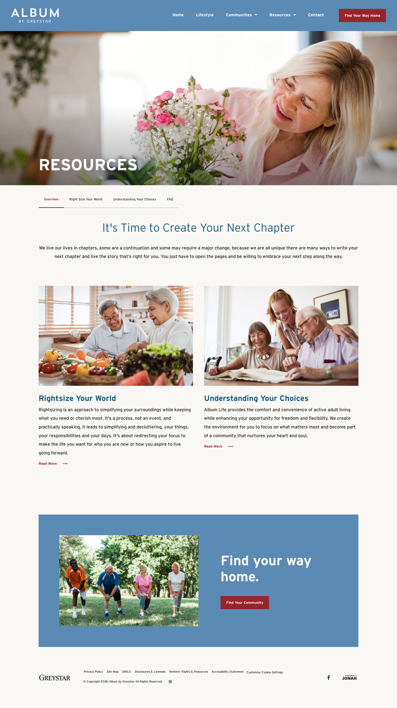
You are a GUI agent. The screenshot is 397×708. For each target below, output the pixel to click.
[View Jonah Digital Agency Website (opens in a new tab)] (350, 677)
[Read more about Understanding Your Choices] (281, 336)
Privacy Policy (93, 671)
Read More (48, 463)
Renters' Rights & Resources (188, 671)
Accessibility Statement (228, 671)
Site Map (113, 671)
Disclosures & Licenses (150, 671)
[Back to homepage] (35, 15)
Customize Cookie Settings (265, 672)
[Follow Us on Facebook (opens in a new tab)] (329, 677)
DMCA (126, 671)
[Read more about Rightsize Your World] (116, 336)
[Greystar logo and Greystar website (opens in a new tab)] (55, 677)
